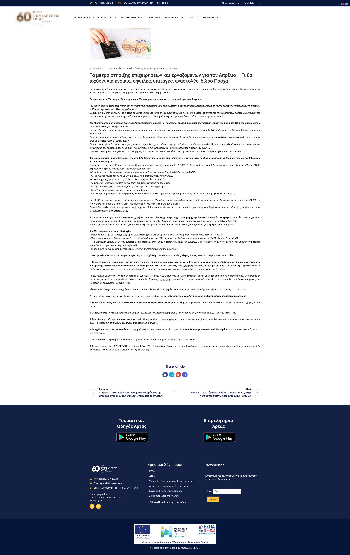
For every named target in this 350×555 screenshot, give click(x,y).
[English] (342, 3)
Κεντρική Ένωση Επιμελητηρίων (165, 491)
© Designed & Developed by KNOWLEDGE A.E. (175, 547)
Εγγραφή (212, 499)
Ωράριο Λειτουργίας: (116, 488)
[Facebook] (165, 374)
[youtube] (98, 506)
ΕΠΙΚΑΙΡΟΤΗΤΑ (105, 17)
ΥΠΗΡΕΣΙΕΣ (151, 17)
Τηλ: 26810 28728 (103, 3)
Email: (108, 483)
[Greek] (346, 3)
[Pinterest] (178, 374)
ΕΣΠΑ (152, 471)
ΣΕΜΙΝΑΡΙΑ (169, 17)
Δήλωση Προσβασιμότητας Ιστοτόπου (168, 502)
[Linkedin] (185, 374)
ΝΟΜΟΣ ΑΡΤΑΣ (189, 17)
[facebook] (92, 506)
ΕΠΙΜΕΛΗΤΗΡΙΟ (83, 17)
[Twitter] (171, 374)
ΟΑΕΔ (152, 476)
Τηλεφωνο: (106, 479)
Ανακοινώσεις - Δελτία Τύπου (125, 68)
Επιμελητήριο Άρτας (154, 68)
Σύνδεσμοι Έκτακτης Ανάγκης (164, 496)
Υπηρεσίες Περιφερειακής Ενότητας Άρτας (171, 481)
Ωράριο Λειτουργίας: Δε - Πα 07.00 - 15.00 (145, 3)
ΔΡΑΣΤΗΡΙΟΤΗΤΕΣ (129, 17)
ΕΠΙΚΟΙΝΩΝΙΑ (210, 17)
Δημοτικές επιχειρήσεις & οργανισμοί (168, 486)
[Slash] (175, 391)
